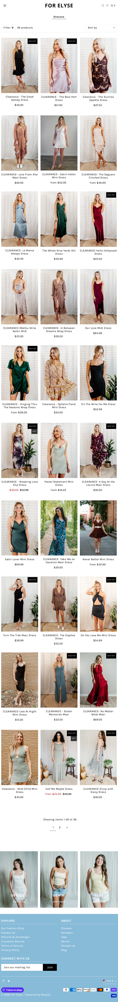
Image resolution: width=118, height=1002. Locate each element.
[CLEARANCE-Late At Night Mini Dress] (19, 680)
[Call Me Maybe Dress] (58, 757)
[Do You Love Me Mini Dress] (98, 604)
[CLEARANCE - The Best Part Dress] (58, 65)
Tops (64, 937)
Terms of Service (12, 945)
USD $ (109, 981)
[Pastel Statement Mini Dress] (58, 450)
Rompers (67, 932)
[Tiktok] (8, 981)
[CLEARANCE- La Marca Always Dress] (19, 219)
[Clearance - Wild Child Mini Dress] (19, 757)
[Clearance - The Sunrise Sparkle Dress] (98, 65)
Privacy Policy (10, 950)
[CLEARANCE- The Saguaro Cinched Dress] (98, 143)
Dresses (66, 928)
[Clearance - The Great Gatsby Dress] (19, 65)
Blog (64, 950)
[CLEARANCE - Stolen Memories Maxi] (58, 680)
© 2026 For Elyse (12, 994)
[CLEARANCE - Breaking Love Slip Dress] (19, 450)
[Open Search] (103, 5)
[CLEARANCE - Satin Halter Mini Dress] (58, 143)
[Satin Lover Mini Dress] (19, 528)
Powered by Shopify (38, 994)
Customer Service (13, 941)
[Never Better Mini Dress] (98, 528)
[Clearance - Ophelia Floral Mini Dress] (58, 373)
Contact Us (8, 932)
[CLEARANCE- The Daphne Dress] (58, 604)
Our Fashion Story (12, 928)
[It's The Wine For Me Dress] (98, 372)
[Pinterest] (3, 981)
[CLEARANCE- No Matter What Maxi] (98, 680)
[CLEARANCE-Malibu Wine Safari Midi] (19, 296)
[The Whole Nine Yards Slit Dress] (58, 219)
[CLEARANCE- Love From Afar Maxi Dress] (19, 143)
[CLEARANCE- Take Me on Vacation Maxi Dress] (58, 528)
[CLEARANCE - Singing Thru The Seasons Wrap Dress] (19, 373)
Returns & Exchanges (15, 937)
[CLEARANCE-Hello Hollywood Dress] (98, 219)
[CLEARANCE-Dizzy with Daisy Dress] (98, 757)
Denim (65, 941)
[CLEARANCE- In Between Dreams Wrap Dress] (58, 296)
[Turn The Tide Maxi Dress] (19, 604)
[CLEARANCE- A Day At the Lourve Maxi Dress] (98, 450)
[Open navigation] (22, 5)
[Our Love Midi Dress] (98, 296)
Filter (6, 27)
